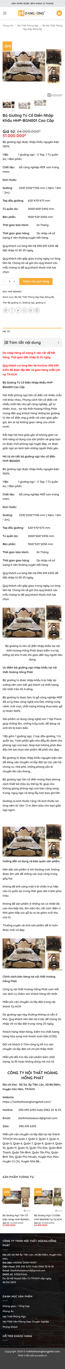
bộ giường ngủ (23, 667)
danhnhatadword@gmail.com (37, 1118)
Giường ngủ (28, 302)
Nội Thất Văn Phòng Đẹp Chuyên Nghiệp (26, 1321)
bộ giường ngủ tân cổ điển (38, 456)
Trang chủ (8, 25)
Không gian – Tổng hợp (16, 1306)
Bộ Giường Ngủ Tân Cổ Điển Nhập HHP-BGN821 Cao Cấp (16, 1217)
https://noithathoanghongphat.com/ (27, 1101)
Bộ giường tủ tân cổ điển (21, 646)
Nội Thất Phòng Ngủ (27, 25)
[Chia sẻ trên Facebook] (12, 310)
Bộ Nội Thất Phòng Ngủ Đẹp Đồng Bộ (34, 297)
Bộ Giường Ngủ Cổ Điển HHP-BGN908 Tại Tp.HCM (48, 1217)
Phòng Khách (10, 1326)
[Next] (57, 66)
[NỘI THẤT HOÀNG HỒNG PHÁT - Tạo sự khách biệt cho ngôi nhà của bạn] (31, 13)
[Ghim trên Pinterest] (31, 310)
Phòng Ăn (8, 1311)
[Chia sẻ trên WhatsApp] (6, 310)
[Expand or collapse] (58, 342)
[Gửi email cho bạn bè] (24, 310)
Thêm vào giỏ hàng (36, 281)
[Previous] (8, 66)
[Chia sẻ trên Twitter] (18, 310)
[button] (5, 13)
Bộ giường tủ (14, 302)
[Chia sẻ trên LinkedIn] (37, 310)
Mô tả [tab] (6, 331)
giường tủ (41, 302)
